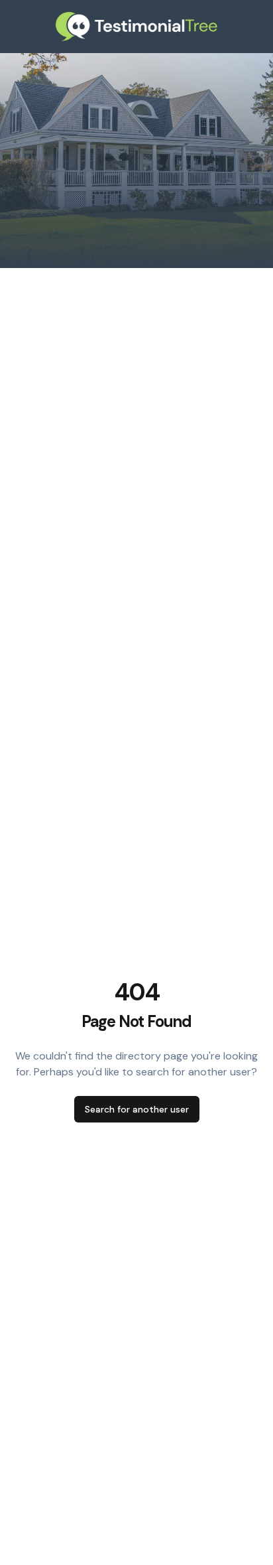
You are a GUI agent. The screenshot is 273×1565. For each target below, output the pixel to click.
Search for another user (137, 1109)
